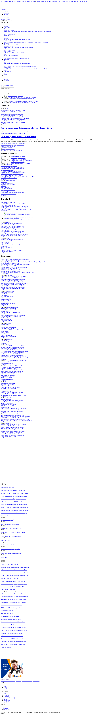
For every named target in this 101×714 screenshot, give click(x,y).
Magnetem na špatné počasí (7, 170)
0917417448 (7, 709)
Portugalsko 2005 (5, 191)
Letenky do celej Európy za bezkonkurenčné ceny (12, 371)
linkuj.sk (86, 1)
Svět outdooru (9, 164)
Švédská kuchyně (5, 407)
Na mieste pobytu (5, 301)
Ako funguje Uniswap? (6, 647)
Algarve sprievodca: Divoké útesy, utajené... (11, 553)
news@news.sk (4, 708)
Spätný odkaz (7, 702)
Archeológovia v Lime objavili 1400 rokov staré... (12, 277)
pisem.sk (14, 1)
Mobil (10, 42)
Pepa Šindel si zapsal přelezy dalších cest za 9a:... (12, 226)
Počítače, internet (21, 39)
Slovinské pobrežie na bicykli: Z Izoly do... (11, 528)
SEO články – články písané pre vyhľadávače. (11, 607)
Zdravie (24, 66)
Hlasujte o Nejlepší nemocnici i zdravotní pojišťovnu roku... (15, 575)
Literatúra (14, 52)
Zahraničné (10, 31)
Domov (5, 58)
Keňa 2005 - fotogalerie (6, 188)
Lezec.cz (8, 222)
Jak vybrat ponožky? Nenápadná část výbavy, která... (13, 172)
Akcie (21, 47)
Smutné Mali (4, 246)
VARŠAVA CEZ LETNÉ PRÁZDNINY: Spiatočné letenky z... (16, 417)
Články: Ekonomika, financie (10, 44)
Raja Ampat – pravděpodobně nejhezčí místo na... (12, 239)
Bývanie (16, 66)
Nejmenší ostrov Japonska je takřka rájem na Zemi (12, 401)
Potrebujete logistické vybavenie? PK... (10, 263)
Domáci (5, 36)
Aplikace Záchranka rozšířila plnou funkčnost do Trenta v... (22, 102)
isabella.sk (8, 323)
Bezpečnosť (38, 42)
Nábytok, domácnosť (31, 66)
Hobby (34, 68)
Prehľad (5, 77)
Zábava (10, 52)
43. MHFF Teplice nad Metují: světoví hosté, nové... (13, 227)
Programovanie (20, 42)
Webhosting (45, 42)
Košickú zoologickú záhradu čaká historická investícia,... (14, 570)
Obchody (42, 68)
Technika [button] (6, 38)
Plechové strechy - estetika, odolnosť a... (10, 265)
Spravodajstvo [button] (7, 27)
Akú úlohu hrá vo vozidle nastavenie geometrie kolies (13, 641)
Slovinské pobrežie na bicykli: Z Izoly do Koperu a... (13, 431)
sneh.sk (9, 1)
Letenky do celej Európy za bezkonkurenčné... (21, 160)
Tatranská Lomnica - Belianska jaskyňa (10, 309)
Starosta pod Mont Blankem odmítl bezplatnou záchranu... (14, 234)
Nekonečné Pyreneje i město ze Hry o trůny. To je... (13, 120)
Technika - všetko (8, 40)
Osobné (9, 63)
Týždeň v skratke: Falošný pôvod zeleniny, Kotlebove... (14, 345)
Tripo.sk (7, 381)
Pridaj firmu (10, 85)
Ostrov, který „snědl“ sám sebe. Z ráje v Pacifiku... (12, 115)
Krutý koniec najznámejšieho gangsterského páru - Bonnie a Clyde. (26, 128)
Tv (41, 42)
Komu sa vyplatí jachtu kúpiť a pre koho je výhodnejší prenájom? (19, 219)
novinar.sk (49, 1)
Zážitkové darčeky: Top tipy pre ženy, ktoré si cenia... (13, 644)
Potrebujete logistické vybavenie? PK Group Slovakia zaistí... (15, 206)
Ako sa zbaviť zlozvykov (6, 147)
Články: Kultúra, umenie (9, 50)
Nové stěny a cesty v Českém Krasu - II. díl (11, 233)
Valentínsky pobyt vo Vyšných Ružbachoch (11, 316)
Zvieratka (27, 68)
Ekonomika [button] (6, 43)
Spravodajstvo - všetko (9, 30)
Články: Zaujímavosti (9, 66)
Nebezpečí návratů (5, 242)
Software (26, 42)
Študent (27, 31)
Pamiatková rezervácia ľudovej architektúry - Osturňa (13, 329)
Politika (20, 31)
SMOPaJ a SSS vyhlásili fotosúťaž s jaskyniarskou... (13, 279)
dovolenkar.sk (10, 291)
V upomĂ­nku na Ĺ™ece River (8, 589)
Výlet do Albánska (5, 295)
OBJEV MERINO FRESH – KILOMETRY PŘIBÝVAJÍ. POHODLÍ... (18, 176)
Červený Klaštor (4, 331)
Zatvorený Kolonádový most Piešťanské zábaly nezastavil (14, 357)
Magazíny (6, 26)
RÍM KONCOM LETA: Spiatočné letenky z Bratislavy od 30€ (15, 419)
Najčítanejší (6, 80)
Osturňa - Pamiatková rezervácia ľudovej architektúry (13, 315)
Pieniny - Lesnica (5, 332)
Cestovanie (6, 59)
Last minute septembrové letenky (18, 158)
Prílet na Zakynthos (5, 300)
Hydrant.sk (8, 681)
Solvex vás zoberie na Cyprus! (18, 156)
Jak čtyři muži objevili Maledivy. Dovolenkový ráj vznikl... (24, 101)
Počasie (31, 31)
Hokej (16, 58)
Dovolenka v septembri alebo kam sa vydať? (21, 163)
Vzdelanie (14, 68)
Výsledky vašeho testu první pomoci (9, 564)
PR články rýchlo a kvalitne (28, 1)
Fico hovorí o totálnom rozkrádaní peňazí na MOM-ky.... (14, 356)
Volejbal (20, 58)
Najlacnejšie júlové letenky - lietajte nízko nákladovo (13, 369)
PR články (37, 681)
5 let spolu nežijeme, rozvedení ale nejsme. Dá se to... (13, 581)
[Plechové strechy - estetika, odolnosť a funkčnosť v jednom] (15, 264)
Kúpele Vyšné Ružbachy (6, 320)
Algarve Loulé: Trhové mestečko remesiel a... (11, 536)
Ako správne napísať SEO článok (8, 624)
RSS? (5, 694)
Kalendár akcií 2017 (5, 341)
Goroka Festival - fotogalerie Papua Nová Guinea (12, 192)
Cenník (5, 699)
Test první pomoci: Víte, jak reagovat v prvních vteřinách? (14, 572)
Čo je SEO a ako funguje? (7, 613)
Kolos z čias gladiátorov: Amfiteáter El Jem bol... (12, 281)
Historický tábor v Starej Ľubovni (8, 327)
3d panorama (4, 340)
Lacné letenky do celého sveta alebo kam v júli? (12, 372)
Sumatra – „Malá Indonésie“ (7, 403)
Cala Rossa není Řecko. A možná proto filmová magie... (14, 116)
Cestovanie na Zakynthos (6, 297)
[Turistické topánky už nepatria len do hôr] (11, 269)
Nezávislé (48, 31)
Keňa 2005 (3, 186)
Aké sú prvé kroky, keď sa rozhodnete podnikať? (12, 633)
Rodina (38, 68)
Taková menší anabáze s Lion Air (8, 251)
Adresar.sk (3, 681)
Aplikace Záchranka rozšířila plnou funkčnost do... (12, 223)
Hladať (2, 86)
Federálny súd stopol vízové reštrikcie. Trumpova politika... (14, 510)
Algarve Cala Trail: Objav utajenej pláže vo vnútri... (13, 427)
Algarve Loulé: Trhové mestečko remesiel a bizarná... (13, 429)
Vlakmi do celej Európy (6, 385)
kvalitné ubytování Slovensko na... (18, 360)
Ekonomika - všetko (8, 46)
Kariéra (14, 47)
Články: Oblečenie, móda (9, 34)
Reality (18, 47)
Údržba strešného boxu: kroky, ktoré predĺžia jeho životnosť (15, 596)
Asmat (7, 238)
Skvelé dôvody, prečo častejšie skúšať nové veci (18, 137)
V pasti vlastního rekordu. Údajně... (9, 544)
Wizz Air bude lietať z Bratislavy (8, 388)
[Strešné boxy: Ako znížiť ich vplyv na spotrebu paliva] (14, 267)
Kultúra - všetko (7, 51)
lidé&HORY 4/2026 (5, 230)
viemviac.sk (4, 1)
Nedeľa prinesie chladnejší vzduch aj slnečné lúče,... (13, 348)
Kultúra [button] (5, 48)
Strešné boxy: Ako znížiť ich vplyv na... (10, 268)
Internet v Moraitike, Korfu (7, 292)
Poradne (46, 68)
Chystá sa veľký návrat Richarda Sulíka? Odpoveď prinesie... (15, 493)
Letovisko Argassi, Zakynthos (8, 303)
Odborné (6, 63)
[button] (3, 210)
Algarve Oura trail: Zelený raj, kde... (9, 515)
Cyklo (28, 58)
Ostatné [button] (5, 64)
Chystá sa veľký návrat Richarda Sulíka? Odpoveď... (13, 347)
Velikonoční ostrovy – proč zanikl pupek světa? (12, 411)
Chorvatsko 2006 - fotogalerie (8, 184)
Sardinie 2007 (4, 182)
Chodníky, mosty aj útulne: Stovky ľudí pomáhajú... (13, 287)
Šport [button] (5, 54)
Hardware (32, 42)
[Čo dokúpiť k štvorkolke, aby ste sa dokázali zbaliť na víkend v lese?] (17, 272)
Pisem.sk (13, 681)
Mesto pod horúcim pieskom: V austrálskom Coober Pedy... (14, 283)
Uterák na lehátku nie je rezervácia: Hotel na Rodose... (13, 288)
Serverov (6, 79)
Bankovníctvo (43, 31)
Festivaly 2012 (20, 52)
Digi (14, 42)
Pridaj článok (4, 85)
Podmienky (6, 13)
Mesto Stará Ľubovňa (6, 319)
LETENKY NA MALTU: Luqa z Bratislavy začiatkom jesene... (16, 416)
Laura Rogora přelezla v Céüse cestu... (10, 524)
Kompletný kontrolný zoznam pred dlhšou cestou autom (14, 602)
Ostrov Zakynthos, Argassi (7, 296)
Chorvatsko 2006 (5, 187)
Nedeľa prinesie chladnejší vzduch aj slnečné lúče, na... (13, 490)
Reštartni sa (7, 423)
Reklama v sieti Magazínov (7, 610)
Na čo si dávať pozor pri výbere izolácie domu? (12, 636)
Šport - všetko (7, 56)
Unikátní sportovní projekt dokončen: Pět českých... (13, 168)
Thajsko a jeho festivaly (6, 247)
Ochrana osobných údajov (10, 698)
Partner (5, 686)
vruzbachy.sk (9, 339)
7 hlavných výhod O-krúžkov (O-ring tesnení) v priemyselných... (16, 209)
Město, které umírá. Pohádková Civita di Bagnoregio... (13, 122)
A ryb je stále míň (5, 243)
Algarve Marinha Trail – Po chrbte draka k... (11, 433)
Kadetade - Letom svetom (13, 413)
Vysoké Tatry (4, 313)
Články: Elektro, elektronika (10, 39)
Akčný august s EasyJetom (7, 379)
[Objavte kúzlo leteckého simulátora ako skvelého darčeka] (15, 259)
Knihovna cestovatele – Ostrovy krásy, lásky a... (12, 245)
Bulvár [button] (5, 32)
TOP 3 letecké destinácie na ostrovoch (9, 377)
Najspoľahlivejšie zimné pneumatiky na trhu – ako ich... (14, 627)
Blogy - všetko (7, 62)
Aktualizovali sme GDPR (7, 363)
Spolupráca (6, 687)
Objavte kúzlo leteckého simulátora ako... (10, 260)
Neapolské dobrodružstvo (7, 391)
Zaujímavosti (20, 68)
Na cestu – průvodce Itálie (7, 241)
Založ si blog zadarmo (21, 681)
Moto (11, 68)
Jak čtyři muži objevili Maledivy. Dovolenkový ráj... (13, 110)
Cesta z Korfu (4, 293)
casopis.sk (19, 1)
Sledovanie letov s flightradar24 (15, 96)
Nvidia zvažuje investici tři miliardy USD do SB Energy (14, 586)
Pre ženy (38, 31)
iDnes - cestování (11, 108)
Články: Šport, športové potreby (11, 55)
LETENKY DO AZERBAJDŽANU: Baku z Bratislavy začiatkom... (17, 420)
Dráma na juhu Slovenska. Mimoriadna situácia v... (12, 355)
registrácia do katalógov (67, 1)
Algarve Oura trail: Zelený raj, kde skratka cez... (12, 432)
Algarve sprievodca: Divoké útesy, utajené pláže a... (13, 425)
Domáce (5, 31)
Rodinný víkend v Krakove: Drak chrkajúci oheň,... (13, 428)
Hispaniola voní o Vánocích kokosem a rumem (12, 400)
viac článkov (4, 123)
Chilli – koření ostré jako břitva (8, 405)
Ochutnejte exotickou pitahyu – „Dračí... (10, 409)
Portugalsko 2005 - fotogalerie (8, 190)
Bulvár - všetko (7, 35)
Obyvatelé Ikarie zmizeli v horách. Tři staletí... (11, 111)
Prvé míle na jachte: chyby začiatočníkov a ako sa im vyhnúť (15, 593)
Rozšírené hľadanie (5, 19)
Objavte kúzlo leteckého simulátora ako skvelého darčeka (14, 630)
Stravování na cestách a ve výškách (9, 178)
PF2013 (2, 249)
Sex (24, 68)
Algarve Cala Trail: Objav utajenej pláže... (10, 549)
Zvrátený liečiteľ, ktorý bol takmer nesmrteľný (11, 150)
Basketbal (24, 58)
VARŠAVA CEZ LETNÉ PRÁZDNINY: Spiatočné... (13, 532)
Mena (23, 47)
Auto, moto (27, 39)
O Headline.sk (7, 11)
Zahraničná (10, 47)
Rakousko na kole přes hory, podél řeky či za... (11, 112)
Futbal (13, 58)
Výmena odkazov (5, 679)
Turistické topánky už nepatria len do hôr (10, 271)
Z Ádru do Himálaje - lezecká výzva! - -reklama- (12, 229)
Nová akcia (3, 325)
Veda (29, 42)
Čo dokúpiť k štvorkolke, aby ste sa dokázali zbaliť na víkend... (15, 204)
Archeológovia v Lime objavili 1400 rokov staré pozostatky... (15, 501)
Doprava (24, 31)
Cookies (2, 713)
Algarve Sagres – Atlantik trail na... (9, 436)
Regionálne (15, 31)
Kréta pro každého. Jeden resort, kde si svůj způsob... (13, 119)
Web (7, 42)
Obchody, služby (21, 44)
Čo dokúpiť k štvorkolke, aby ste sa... (9, 273)
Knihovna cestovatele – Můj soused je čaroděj (11, 250)
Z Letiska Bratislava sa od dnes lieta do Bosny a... (12, 393)
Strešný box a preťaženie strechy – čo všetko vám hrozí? (17, 214)
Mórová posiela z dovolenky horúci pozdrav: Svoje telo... (14, 584)
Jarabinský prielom (5, 311)
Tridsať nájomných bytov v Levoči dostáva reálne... (13, 352)
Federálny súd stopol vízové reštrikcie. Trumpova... (12, 353)
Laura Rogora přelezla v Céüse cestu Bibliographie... (13, 231)
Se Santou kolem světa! (6, 399)
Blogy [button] (5, 60)
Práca (26, 47)
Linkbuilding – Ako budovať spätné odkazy (11, 619)
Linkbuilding (7, 700)
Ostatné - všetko (7, 67)
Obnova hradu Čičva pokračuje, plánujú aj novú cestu (21, 98)
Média (34, 31)
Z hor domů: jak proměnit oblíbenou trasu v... (11, 171)
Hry (16, 42)
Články (5, 74)
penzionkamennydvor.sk (12, 307)
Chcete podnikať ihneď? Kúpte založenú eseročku (12, 638)
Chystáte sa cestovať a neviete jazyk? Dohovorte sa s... (13, 395)
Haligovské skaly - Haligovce (7, 328)
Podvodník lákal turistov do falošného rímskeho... (12, 280)
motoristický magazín (41, 1)
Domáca (5, 47)
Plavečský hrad (4, 317)
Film (8, 52)
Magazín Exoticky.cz (12, 397)
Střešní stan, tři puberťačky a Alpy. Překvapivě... (12, 174)
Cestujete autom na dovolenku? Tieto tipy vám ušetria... (13, 599)
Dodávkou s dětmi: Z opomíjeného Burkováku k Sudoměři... (15, 118)
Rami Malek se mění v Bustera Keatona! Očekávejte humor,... (15, 567)
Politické (28, 63)
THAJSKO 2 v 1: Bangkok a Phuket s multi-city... (12, 415)
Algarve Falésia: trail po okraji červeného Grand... (12, 435)
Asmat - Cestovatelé (10, 180)
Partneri (5, 70)
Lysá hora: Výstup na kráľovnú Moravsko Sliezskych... (13, 424)
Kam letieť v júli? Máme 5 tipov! (18, 159)
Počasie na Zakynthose (6, 299)
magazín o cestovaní (78, 1)
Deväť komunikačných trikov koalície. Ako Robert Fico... (14, 351)
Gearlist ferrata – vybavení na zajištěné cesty (11, 175)
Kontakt (5, 688)
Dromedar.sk (9, 275)
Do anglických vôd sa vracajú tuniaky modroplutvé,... (13, 284)
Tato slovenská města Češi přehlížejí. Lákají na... (12, 114)
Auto (8, 68)
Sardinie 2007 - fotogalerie (7, 183)
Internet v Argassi (5, 304)
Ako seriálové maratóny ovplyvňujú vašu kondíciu (12, 145)
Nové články (4, 557)
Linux (5, 42)
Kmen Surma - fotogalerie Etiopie (8, 194)
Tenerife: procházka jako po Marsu (9, 166)
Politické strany (7, 71)
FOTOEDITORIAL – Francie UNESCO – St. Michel (13, 408)
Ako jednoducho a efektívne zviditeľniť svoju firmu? (13, 622)
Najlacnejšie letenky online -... (17, 365)
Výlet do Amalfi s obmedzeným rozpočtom (11, 389)
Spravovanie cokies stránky (7, 361)
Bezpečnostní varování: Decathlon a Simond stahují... (13, 235)
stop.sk (54, 1)
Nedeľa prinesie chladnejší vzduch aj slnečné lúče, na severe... (22, 97)
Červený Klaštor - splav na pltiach (8, 308)
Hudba (5, 52)
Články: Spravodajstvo (9, 28)
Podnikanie (30, 47)
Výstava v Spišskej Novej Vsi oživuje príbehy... (12, 349)
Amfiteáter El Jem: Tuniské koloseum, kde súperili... (13, 285)
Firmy (5, 75)
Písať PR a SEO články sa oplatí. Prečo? (10, 616)
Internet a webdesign (16, 63)
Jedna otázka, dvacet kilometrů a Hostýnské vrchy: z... (13, 167)
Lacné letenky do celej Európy (18, 162)
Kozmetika (20, 66)
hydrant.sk (58, 1)
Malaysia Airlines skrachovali (7, 384)
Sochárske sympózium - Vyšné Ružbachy (10, 312)
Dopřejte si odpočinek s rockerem (8, 404)
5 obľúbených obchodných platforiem (9, 578)
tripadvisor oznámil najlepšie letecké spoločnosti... (12, 392)
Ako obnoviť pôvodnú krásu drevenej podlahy (11, 605)
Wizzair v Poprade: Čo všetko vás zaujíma (10, 387)
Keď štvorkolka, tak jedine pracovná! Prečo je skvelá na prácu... (18, 217)
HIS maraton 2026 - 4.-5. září (7, 225)
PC (12, 42)
